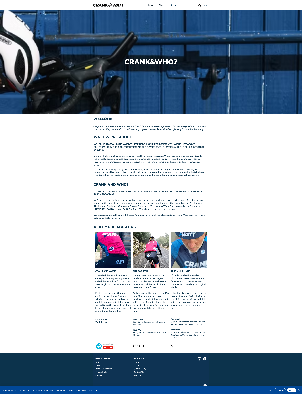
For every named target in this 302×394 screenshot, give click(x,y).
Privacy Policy (93, 390)
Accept (291, 390)
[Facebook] (205, 359)
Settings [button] (269, 390)
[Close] (299, 390)
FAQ (97, 362)
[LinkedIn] (142, 345)
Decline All (280, 390)
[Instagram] (134, 345)
